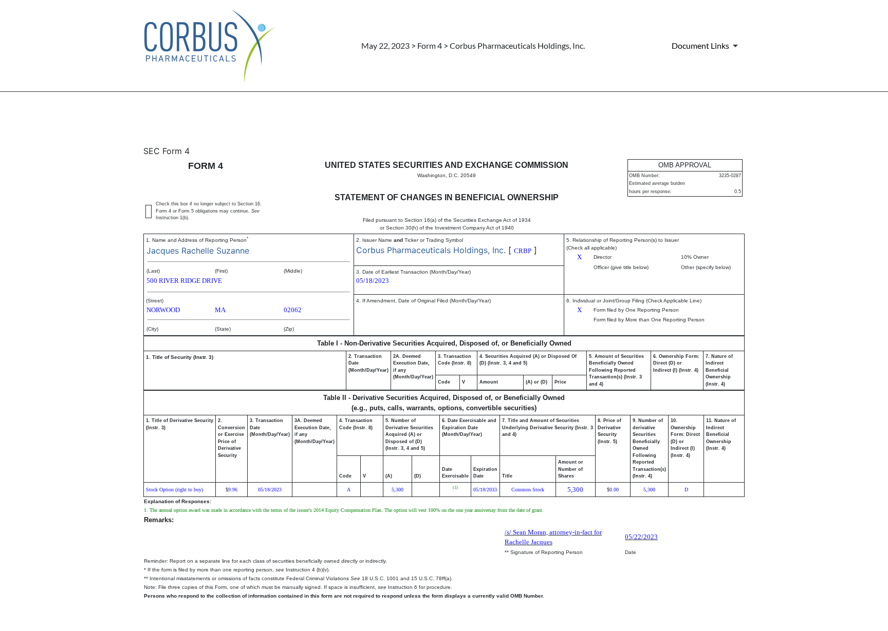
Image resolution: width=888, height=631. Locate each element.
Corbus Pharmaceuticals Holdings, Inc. (431, 250)
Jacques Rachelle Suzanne (197, 250)
